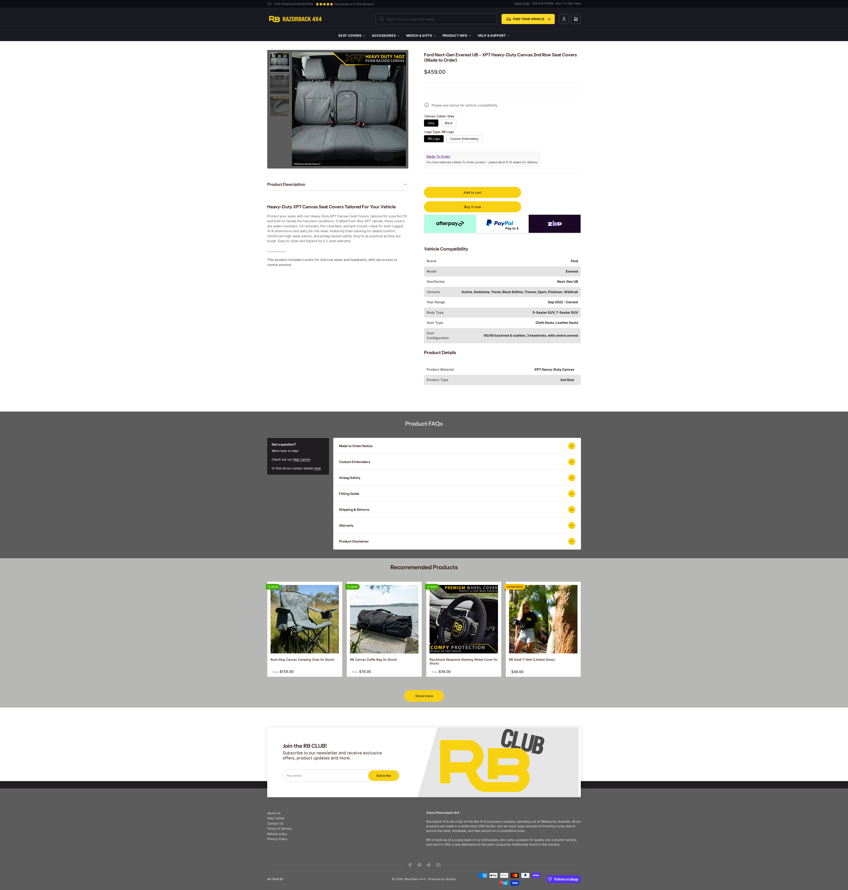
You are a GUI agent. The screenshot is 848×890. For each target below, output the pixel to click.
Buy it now (472, 207)
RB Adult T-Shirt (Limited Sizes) (532, 659)
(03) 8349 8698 (542, 3)
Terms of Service (279, 828)
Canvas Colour (439, 116)
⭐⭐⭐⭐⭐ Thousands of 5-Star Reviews (345, 4)
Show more (424, 696)
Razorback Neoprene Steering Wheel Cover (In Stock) (463, 661)
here (317, 468)
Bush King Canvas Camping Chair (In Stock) (302, 659)
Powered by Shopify (442, 879)
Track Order (522, 3)
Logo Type (439, 131)
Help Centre (301, 459)
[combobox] (436, 19)
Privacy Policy (277, 839)
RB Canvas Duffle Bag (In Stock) (373, 659)
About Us (273, 813)
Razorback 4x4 (414, 879)
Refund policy (277, 834)
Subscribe (383, 775)
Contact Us (275, 823)
